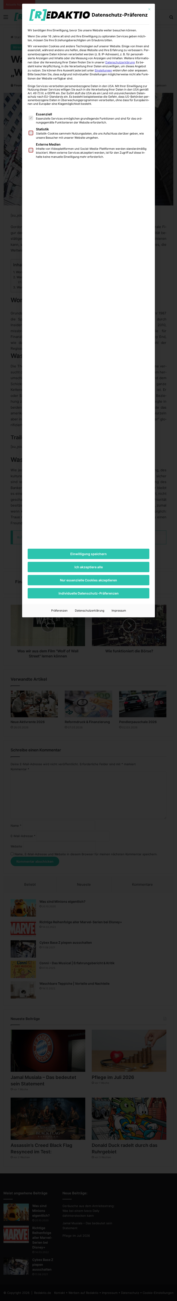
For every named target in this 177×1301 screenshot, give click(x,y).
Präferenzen (59, 610)
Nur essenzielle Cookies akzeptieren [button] (88, 580)
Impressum (119, 610)
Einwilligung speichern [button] (88, 554)
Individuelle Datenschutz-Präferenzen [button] (89, 593)
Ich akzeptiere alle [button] (88, 567)
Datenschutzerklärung (120, 62)
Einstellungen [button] (103, 70)
